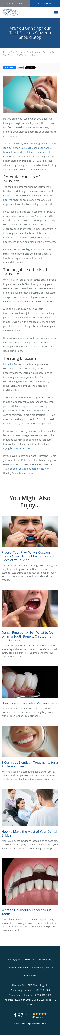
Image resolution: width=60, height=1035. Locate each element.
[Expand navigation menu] (55, 13)
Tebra (43, 1023)
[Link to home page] (26, 12)
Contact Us (30, 975)
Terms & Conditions (17, 967)
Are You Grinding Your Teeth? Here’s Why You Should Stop (29, 53)
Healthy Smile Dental (12, 52)
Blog (29, 52)
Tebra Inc (29, 959)
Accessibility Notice (42, 967)
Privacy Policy (45, 959)
